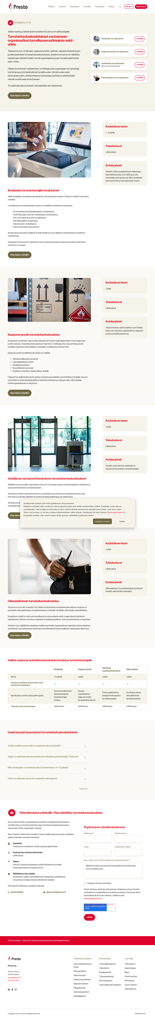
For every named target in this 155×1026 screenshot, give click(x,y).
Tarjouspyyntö (130, 989)
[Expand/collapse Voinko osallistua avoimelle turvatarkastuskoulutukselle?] (85, 746)
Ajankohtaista (130, 968)
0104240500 (16, 892)
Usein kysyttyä (131, 976)
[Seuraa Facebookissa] (12, 989)
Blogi (127, 972)
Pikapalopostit (80, 988)
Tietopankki (99, 6)
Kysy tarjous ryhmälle (19, 95)
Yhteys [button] (111, 6)
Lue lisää (139, 39)
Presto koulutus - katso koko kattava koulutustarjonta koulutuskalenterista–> (39, 940)
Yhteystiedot (130, 964)
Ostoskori (128, 6)
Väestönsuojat (80, 975)
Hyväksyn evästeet (102, 521)
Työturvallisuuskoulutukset (110, 985)
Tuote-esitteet (131, 985)
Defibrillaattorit (80, 996)
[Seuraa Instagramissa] (16, 989)
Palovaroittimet (80, 971)
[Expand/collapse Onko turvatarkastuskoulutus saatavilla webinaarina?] (85, 779)
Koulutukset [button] (74, 6)
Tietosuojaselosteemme (116, 512)
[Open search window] (120, 7)
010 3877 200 (13, 980)
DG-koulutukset (105, 980)
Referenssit (129, 980)
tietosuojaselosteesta (93, 898)
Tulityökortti (104, 968)
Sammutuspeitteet (81, 992)
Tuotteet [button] (62, 6)
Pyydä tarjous (141, 6)
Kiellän (122, 521)
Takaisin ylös (83, 789)
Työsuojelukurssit (106, 976)
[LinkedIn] (9, 989)
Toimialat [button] (87, 6)
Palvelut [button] (51, 6)
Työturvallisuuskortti (107, 964)
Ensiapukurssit (105, 972)
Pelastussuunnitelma (82, 979)
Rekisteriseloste (140, 1013)
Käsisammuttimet (81, 984)
